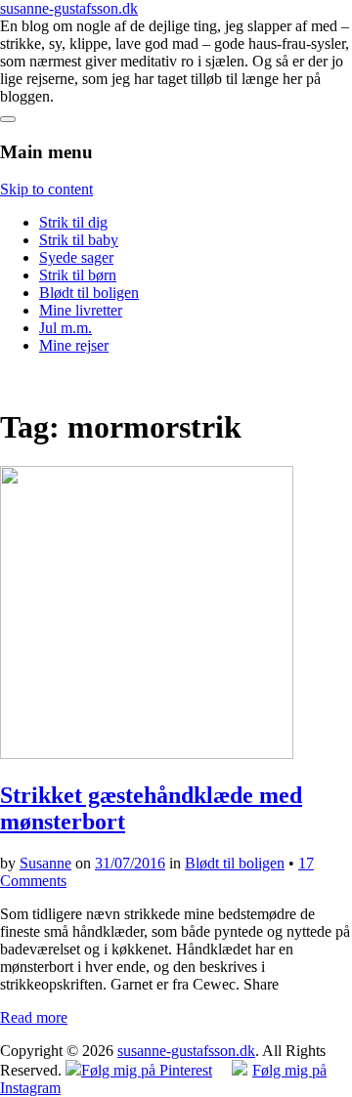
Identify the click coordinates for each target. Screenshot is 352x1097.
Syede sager (76, 257)
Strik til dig (73, 222)
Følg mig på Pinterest (146, 1070)
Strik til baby (78, 240)
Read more (33, 1017)
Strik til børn (77, 275)
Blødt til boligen (89, 292)
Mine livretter (80, 310)
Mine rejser (74, 345)
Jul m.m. (65, 327)
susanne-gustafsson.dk (69, 8)
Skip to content (46, 189)
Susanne (45, 863)
